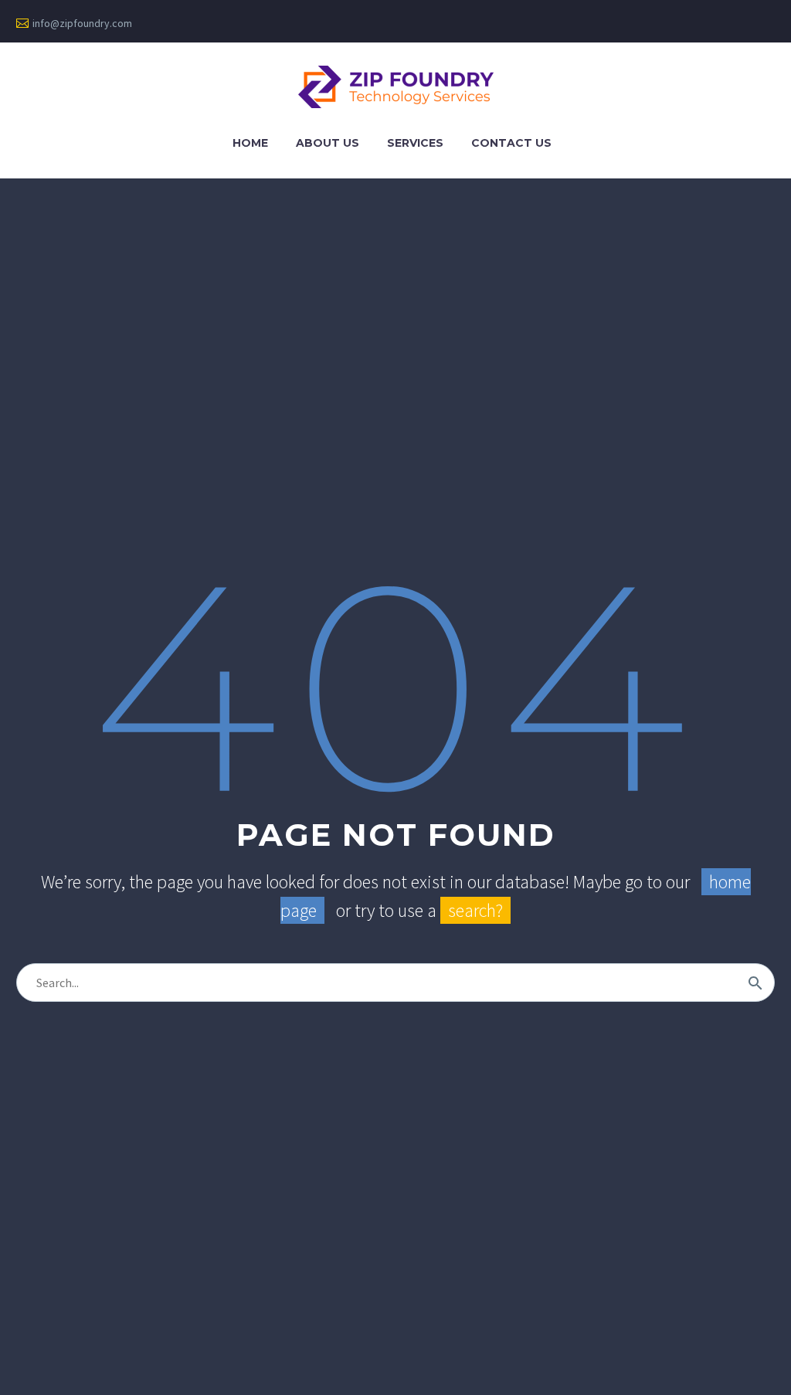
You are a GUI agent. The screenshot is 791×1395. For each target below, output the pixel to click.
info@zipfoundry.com (82, 23)
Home (250, 143)
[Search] (755, 982)
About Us (327, 143)
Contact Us (511, 143)
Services (415, 143)
